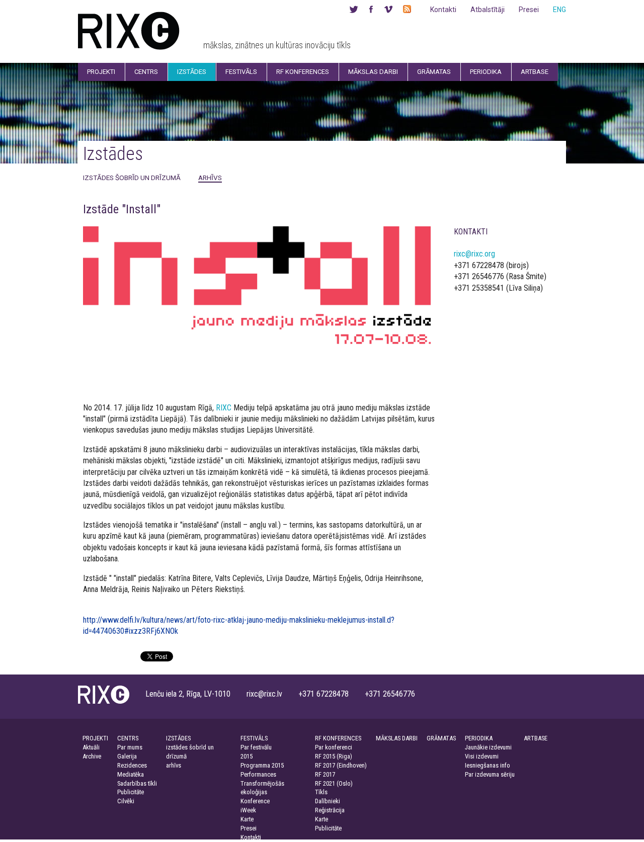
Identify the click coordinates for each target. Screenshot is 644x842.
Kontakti (443, 10)
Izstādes (191, 71)
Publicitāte (130, 792)
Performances (258, 774)
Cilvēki (125, 801)
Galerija (127, 756)
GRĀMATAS (441, 738)
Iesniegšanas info (487, 765)
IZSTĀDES (178, 738)
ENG (559, 10)
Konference (255, 801)
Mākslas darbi (373, 71)
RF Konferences (302, 71)
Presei (529, 10)
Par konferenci (333, 747)
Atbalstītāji (487, 10)
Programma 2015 (262, 765)
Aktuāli (91, 747)
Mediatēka (130, 774)
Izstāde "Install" (121, 209)
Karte (247, 819)
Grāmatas (434, 71)
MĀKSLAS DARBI (397, 738)
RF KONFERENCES (338, 738)
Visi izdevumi (482, 756)
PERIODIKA (479, 738)
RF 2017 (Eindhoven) (341, 765)
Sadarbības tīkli (137, 783)
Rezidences (132, 765)
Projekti (101, 71)
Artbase (534, 71)
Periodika (486, 71)
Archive (92, 756)
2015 (246, 756)
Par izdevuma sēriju (490, 774)
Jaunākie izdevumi (488, 747)
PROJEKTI (95, 738)
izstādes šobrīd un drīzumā (132, 178)
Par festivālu (256, 747)
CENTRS (127, 738)
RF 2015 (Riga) (333, 756)
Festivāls (241, 71)
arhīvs (210, 178)
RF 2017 (325, 774)
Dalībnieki (327, 801)
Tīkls (321, 792)
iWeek (248, 810)
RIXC (223, 407)
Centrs (146, 71)
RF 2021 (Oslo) (334, 783)
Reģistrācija (330, 810)
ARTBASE (535, 738)
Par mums (129, 747)
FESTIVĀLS (254, 738)
